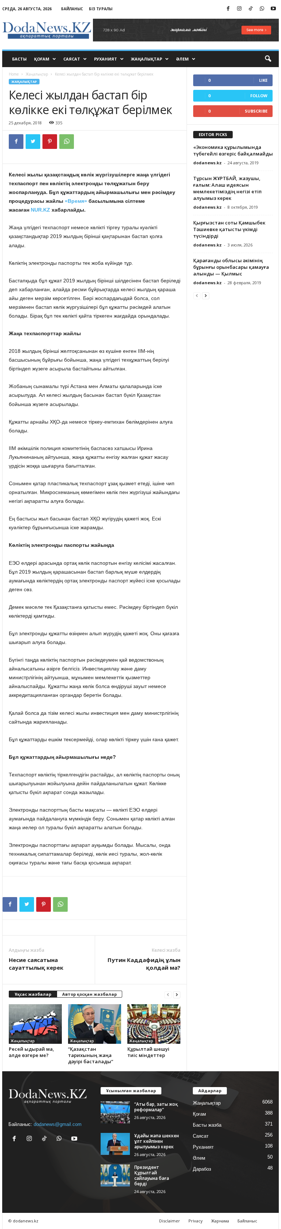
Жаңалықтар (146, 59)
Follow (258, 95)
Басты (19, 59)
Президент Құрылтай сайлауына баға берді (151, 1175)
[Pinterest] (49, 141)
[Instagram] (239, 9)
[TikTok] (250, 9)
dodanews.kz (207, 162)
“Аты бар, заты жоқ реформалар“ (156, 1107)
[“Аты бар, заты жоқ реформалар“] (115, 1112)
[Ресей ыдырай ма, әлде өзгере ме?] (35, 1024)
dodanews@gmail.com (58, 1124)
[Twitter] (33, 141)
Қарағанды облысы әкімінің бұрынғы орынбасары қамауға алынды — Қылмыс (231, 267)
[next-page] (176, 994)
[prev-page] (168, 994)
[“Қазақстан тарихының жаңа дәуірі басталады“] (94, 1024)
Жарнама (220, 1220)
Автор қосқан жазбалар (89, 994)
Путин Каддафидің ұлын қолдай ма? (144, 963)
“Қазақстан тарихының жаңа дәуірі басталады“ (90, 1055)
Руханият (105, 59)
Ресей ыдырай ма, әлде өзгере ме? (31, 1052)
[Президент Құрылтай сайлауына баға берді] (115, 1175)
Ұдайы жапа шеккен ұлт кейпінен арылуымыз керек (156, 1141)
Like (263, 80)
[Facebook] (228, 9)
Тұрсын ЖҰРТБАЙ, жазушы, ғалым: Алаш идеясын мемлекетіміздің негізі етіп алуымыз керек (227, 188)
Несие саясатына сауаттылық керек (36, 963)
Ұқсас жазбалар (33, 994)
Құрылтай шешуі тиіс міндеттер (148, 1052)
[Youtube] (273, 9)
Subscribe (256, 111)
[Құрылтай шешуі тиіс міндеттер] (153, 1024)
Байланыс (72, 8)
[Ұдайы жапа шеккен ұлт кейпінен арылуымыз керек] (115, 1144)
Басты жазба (207, 1125)
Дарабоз (202, 1169)
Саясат (71, 59)
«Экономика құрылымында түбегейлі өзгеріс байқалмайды (233, 150)
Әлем (182, 59)
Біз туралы (100, 8)
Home (14, 74)
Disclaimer (169, 1220)
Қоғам (41, 59)
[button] (268, 59)
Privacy (195, 1220)
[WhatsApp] (262, 9)
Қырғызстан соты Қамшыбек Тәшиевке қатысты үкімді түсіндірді (229, 229)
